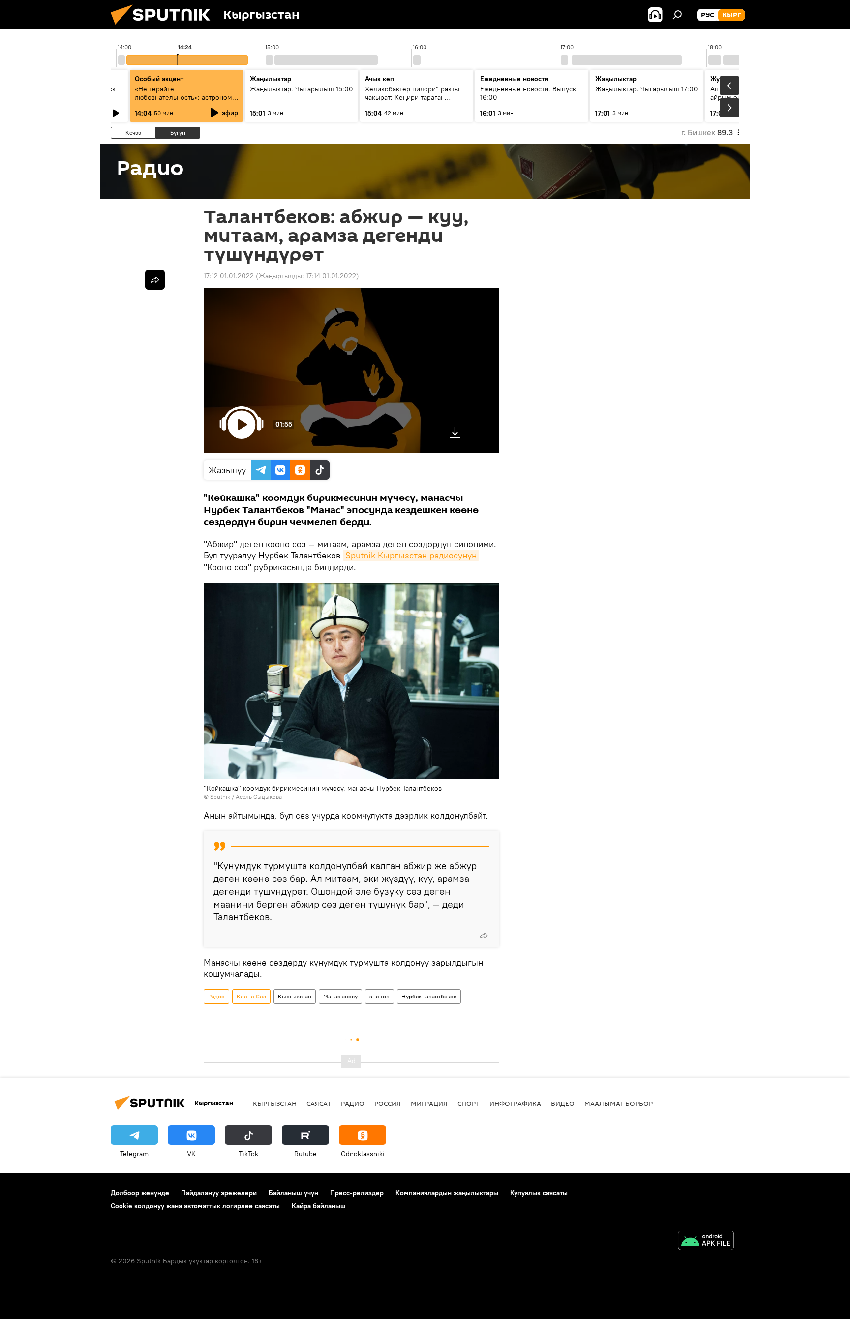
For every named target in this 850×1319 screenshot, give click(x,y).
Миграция (429, 1103)
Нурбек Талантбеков (428, 996)
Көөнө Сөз (251, 996)
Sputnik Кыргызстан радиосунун (411, 555)
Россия (387, 1103)
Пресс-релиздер (357, 1192)
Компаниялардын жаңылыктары (446, 1192)
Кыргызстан (294, 996)
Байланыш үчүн (293, 1192)
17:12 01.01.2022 (229, 275)
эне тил (379, 996)
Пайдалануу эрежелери (219, 1192)
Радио (216, 996)
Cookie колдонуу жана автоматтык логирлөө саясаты (195, 1206)
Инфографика (515, 1103)
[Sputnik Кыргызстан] (164, 27)
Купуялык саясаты (539, 1192)
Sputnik (220, 796)
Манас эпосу (340, 996)
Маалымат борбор (618, 1103)
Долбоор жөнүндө (140, 1192)
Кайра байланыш (319, 1206)
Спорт (468, 1103)
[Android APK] (705, 1242)
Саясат (318, 1103)
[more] (483, 935)
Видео (563, 1103)
